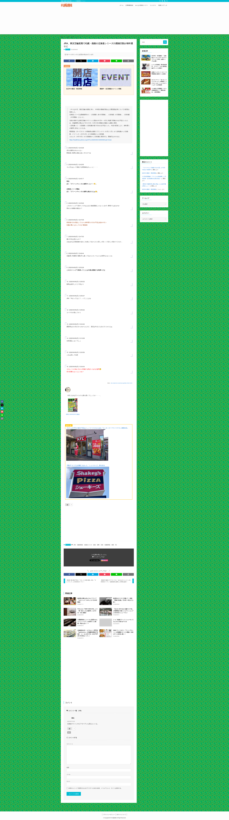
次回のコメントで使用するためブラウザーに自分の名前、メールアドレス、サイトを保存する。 (95, 788)
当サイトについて (121, 814)
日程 (102, 545)
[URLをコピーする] (128, 61)
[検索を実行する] (165, 42)
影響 (98, 545)
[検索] (167, 1)
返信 (69, 732)
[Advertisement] (114, 21)
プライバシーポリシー (109, 814)
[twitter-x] (160, 1)
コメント (70, 744)
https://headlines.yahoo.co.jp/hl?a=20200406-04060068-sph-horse (90, 140)
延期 (94, 545)
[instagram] (162, 1)
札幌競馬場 (107, 545)
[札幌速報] (66, 5)
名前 (68, 767)
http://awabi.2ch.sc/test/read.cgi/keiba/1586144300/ (121, 383)
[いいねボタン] (67, 504)
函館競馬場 (80, 545)
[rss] (165, 1)
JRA (75, 545)
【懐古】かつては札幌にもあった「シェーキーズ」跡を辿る (85, 465)
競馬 (113, 545)
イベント (68, 49)
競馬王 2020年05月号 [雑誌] (72, 414)
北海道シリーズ (88, 545)
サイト (68, 781)
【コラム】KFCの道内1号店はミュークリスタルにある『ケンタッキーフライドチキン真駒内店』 (97, 428)
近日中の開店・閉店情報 (149, 173)
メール (68, 774)
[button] (69, 61)
